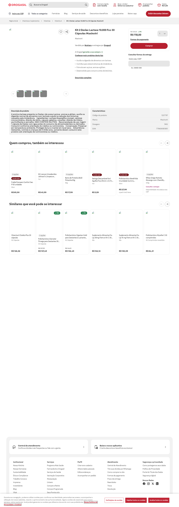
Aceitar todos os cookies (159, 500)
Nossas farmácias (19, 469)
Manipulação (52, 479)
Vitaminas (47, 21)
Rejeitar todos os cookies (136, 500)
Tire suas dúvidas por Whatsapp (119, 469)
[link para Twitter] (152, 484)
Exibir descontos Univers (158, 14)
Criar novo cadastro (85, 465)
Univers (50, 482)
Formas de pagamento (116, 476)
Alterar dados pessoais (86, 469)
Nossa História (18, 465)
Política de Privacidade (151, 469)
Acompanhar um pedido (87, 476)
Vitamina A (58, 21)
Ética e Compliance (20, 476)
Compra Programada (55, 489)
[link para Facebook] (144, 484)
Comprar (149, 46)
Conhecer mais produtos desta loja (89, 56)
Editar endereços (84, 472)
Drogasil (107, 45)
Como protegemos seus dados (154, 465)
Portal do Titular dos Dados (153, 472)
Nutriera (88, 45)
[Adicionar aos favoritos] (60, 31)
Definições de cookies (114, 500)
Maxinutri (164, 120)
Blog (15, 489)
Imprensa (16, 482)
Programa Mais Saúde (55, 465)
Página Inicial (13, 21)
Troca (109, 486)
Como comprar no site (115, 472)
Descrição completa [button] (83, 78)
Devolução (111, 489)
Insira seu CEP (135, 59)
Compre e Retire (53, 486)
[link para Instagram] (148, 484)
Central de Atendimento (116, 465)
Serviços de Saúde (54, 472)
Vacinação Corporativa (55, 476)
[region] (89, 500)
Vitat (15, 492)
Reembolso (111, 482)
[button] (39, 58)
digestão (15, 116)
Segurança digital (149, 476)
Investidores (18, 486)
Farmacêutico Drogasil (55, 469)
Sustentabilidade (19, 472)
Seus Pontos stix (53, 492)
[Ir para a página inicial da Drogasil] (17, 5)
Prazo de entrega (114, 479)
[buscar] (86, 4)
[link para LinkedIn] (157, 484)
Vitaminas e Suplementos (30, 21)
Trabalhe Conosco (20, 479)
